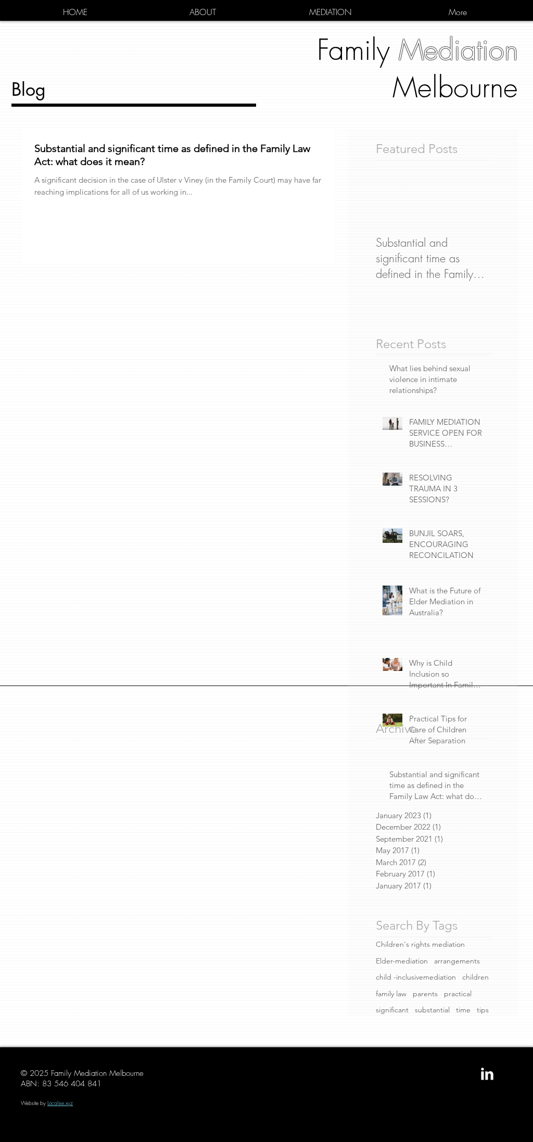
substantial (432, 1009)
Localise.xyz (60, 1103)
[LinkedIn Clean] (487, 1074)
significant (392, 1009)
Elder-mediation (402, 961)
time (463, 1009)
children (475, 977)
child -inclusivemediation (416, 977)
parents (425, 993)
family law (391, 993)
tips (483, 1009)
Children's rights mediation (420, 944)
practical (458, 993)
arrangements (457, 961)
